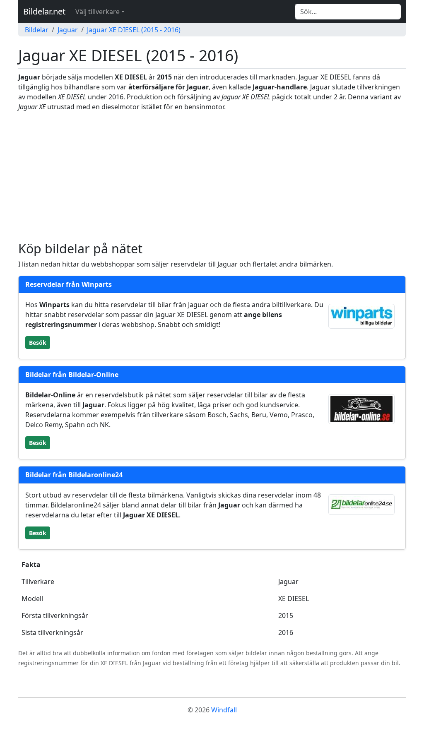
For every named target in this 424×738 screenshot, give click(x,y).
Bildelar (36, 29)
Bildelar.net (44, 11)
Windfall (224, 709)
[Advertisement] (212, 176)
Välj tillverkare (97, 11)
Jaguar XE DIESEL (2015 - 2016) (134, 29)
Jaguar (68, 29)
